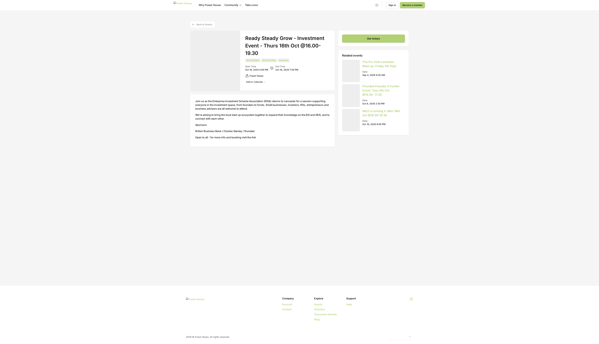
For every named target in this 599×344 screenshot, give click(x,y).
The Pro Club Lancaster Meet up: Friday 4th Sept (379, 64)
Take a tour (251, 5)
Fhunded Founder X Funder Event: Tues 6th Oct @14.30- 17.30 (380, 90)
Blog (317, 319)
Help (349, 304)
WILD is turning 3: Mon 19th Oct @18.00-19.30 (381, 113)
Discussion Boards (325, 314)
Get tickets (373, 38)
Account (287, 304)
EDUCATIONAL (269, 60)
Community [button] (231, 5)
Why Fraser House (210, 5)
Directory (319, 309)
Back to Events (204, 24)
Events (318, 304)
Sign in (392, 5)
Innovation (283, 60)
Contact (287, 309)
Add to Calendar (254, 82)
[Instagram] (411, 299)
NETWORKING (252, 60)
